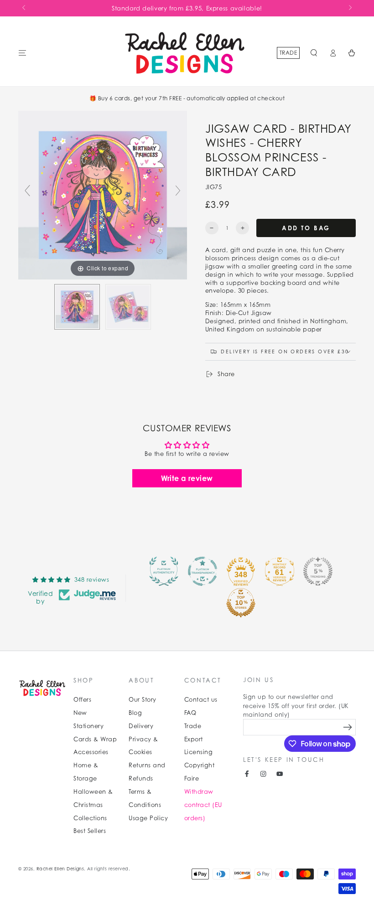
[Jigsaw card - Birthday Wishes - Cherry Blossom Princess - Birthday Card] (77, 307)
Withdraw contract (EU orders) (203, 805)
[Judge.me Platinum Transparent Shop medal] (202, 571)
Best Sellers (89, 830)
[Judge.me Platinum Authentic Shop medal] (163, 571)
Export (193, 739)
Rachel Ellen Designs (60, 868)
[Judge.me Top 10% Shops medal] (240, 602)
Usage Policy (148, 818)
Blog (135, 712)
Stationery (88, 726)
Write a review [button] (187, 478)
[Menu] (22, 53)
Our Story (142, 699)
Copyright (199, 765)
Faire (191, 778)
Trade (288, 52)
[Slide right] (349, 8)
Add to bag (306, 228)
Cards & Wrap (95, 739)
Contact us (201, 699)
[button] (313, 53)
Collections (90, 818)
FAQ (190, 712)
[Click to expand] (102, 194)
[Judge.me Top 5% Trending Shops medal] (317, 571)
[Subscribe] (348, 727)
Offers (82, 699)
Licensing (198, 752)
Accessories (90, 752)
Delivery (141, 726)
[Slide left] (24, 8)
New (80, 712)
